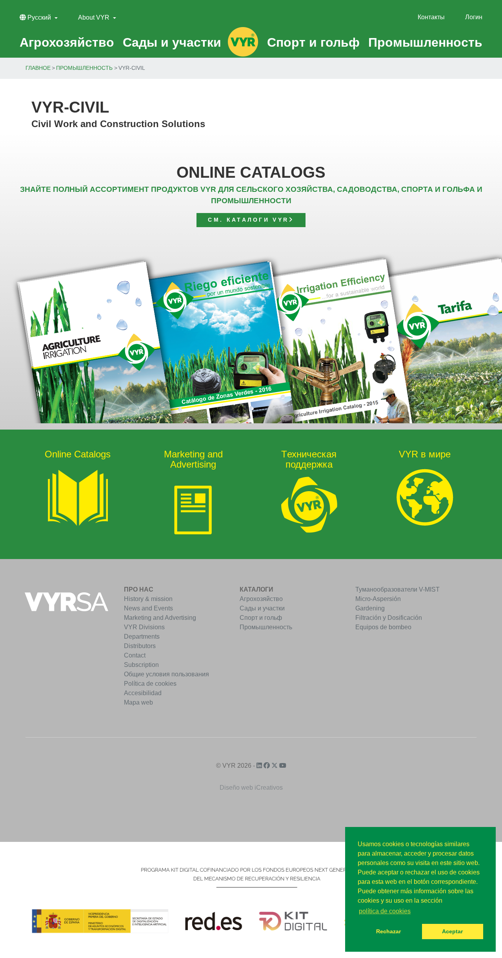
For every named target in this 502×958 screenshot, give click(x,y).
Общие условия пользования (166, 674)
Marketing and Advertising (160, 617)
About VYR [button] (94, 17)
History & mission (148, 599)
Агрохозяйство (261, 599)
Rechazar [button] (388, 931)
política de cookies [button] (385, 911)
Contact (135, 655)
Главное (38, 68)
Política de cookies (150, 683)
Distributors (140, 646)
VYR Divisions (144, 627)
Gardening (370, 608)
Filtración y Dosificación (388, 617)
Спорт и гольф (261, 617)
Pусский (39, 17)
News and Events (148, 608)
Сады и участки (262, 608)
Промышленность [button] (425, 42)
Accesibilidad (143, 693)
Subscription (141, 664)
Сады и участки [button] (172, 42)
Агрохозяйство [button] (67, 42)
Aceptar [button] (452, 931)
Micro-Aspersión (378, 599)
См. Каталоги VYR (248, 220)
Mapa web (138, 702)
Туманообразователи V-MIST (397, 589)
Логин (473, 17)
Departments (142, 636)
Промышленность (84, 68)
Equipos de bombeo (383, 627)
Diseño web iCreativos (251, 787)
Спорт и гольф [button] (313, 42)
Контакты (431, 17)
